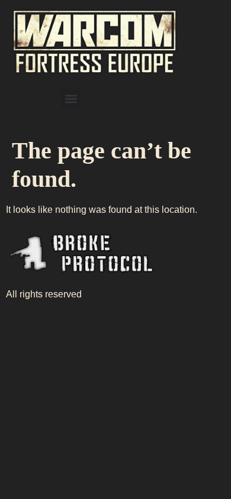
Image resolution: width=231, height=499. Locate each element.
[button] (71, 98)
